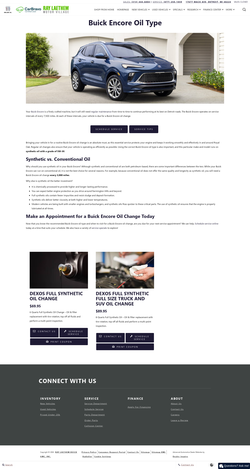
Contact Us (46, 331)
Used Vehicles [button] (160, 10)
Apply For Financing (139, 407)
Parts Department (94, 415)
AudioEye (87, 456)
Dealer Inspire (180, 456)
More (229, 10)
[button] (244, 9)
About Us (176, 404)
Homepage (123, 9)
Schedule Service (109, 129)
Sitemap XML (159, 452)
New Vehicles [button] (139, 10)
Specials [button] (178, 10)
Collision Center (93, 426)
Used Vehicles (48, 409)
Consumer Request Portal (111, 452)
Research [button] (192, 10)
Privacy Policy (89, 452)
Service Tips (143, 129)
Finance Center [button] (212, 10)
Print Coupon (61, 342)
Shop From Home (104, 9)
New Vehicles (47, 404)
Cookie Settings (102, 456)
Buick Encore (37, 111)
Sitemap (145, 452)
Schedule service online (206, 223)
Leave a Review (179, 420)
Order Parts (91, 420)
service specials (99, 227)
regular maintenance (101, 111)
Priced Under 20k (50, 415)
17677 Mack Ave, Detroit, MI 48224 (208, 1)
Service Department (95, 404)
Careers (175, 415)
